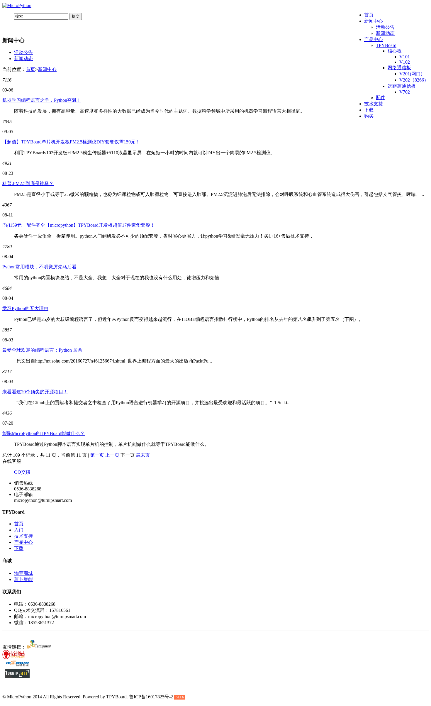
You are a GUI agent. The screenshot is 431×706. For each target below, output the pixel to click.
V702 (404, 91)
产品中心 (373, 39)
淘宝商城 (23, 573)
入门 (18, 529)
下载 (369, 109)
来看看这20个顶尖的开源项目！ (35, 391)
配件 (380, 97)
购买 (369, 116)
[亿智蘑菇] (14, 657)
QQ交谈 (22, 472)
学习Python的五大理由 (25, 308)
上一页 (112, 455)
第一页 (97, 455)
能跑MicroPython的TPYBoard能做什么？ (43, 433)
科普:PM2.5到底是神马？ (28, 183)
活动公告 (385, 27)
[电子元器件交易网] (17, 666)
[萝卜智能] (39, 646)
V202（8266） (414, 79)
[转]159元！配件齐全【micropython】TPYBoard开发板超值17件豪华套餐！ (78, 225)
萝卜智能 (23, 579)
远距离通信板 (402, 86)
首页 (369, 14)
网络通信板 (399, 67)
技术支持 (373, 103)
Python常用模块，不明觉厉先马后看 (39, 266)
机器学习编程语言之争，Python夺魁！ (41, 100)
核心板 (395, 50)
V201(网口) (410, 73)
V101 (404, 56)
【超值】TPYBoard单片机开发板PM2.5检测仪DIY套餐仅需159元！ (71, 141)
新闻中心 (373, 20)
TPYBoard (386, 45)
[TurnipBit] (17, 676)
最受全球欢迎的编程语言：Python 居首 (42, 350)
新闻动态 (385, 33)
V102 (404, 62)
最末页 (143, 455)
